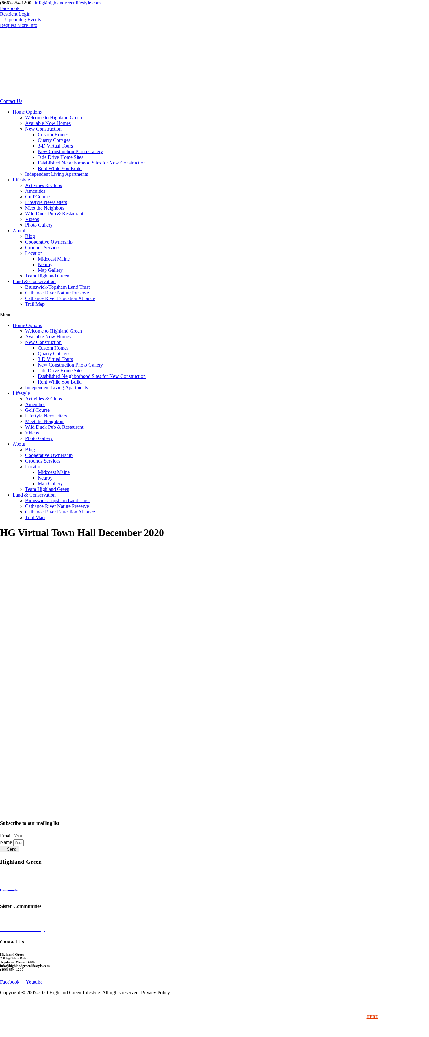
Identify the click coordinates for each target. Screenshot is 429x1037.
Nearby (45, 264)
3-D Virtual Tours (55, 145)
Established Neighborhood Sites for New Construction (92, 162)
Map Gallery (50, 270)
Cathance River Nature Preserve (57, 292)
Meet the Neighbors (44, 208)
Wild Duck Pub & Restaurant (54, 213)
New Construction (43, 129)
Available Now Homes (48, 123)
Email (6, 835)
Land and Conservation (18, 879)
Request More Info (14, 894)
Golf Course (37, 196)
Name (6, 842)
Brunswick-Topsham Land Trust (57, 287)
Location (34, 253)
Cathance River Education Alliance (60, 298)
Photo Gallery (39, 225)
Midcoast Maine (54, 258)
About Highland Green (17, 886)
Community (9, 890)
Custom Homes (53, 134)
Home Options (27, 112)
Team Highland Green (47, 275)
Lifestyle (21, 179)
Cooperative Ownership (49, 241)
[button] (214, 315)
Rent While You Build (60, 168)
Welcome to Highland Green (53, 117)
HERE (372, 1016)
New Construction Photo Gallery (70, 151)
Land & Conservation (34, 281)
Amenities (35, 191)
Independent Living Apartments (56, 174)
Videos (32, 219)
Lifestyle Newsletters (46, 202)
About (19, 230)
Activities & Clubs (43, 185)
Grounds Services (42, 247)
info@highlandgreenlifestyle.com (68, 2)
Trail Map (35, 304)
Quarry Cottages (54, 140)
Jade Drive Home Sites (60, 157)
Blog (30, 236)
